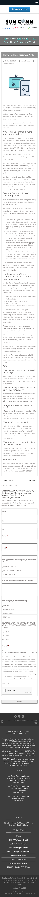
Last (3, 529)
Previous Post (7, 480)
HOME (15, 891)
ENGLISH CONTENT (9, 566)
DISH (23, 891)
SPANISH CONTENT (9, 574)
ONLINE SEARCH (8, 609)
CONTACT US (31, 893)
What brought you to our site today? (15, 601)
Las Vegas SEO (21, 888)
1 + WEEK (6, 640)
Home (6, 39)
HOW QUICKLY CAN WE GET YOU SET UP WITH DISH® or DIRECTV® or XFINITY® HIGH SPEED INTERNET (19, 625)
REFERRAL (6, 605)
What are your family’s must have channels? (18, 580)
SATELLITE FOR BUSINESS (13, 893)
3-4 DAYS (6, 636)
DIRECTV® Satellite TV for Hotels (18, 867)
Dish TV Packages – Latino (18, 848)
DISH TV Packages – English (18, 840)
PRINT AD (6, 617)
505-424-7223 (20, 9)
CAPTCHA (5, 684)
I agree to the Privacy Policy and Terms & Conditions (19, 652)
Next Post (33, 480)
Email (4, 548)
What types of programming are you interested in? (19, 561)
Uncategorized (20, 39)
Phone (5, 536)
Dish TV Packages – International (18, 852)
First (3, 521)
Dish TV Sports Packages (18, 844)
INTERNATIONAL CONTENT (12, 570)
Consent (5, 646)
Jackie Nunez (25, 61)
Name (4, 511)
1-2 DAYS (6, 632)
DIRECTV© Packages (19, 859)
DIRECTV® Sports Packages (18, 863)
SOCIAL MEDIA (8, 613)
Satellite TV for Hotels (18, 855)
